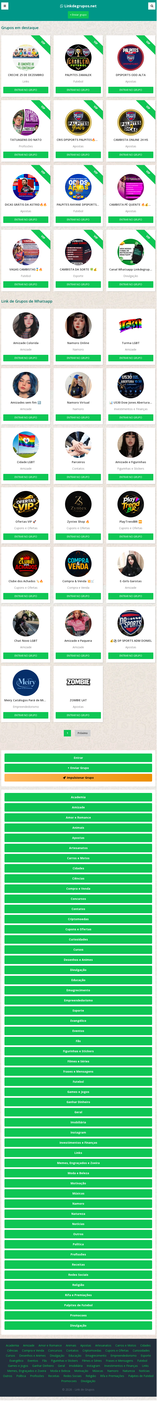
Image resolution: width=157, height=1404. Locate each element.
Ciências (78, 878)
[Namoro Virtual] (78, 385)
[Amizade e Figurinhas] (130, 444)
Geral (78, 1112)
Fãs (78, 1041)
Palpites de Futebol (78, 1305)
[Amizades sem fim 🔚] (25, 385)
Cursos (78, 949)
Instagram (78, 1132)
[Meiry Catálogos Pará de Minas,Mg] (25, 683)
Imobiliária (78, 1122)
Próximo (83, 733)
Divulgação (78, 970)
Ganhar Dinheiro (78, 1102)
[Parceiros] (78, 444)
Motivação (78, 1183)
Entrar (78, 758)
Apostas (78, 838)
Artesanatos (78, 848)
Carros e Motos (78, 858)
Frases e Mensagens (78, 1071)
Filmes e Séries (78, 1061)
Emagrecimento (78, 990)
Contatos (78, 909)
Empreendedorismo (78, 1000)
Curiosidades (78, 939)
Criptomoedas (78, 919)
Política (78, 1244)
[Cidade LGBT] (25, 444)
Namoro (78, 1203)
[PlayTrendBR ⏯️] (130, 504)
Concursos (78, 899)
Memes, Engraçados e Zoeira (78, 1163)
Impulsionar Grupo (80, 778)
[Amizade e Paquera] (78, 623)
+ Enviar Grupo (78, 768)
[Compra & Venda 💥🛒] (78, 564)
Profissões (78, 1254)
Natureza (78, 1214)
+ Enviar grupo (78, 14)
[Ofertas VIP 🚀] (25, 504)
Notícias (78, 1224)
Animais (78, 828)
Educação (78, 980)
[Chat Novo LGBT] (25, 623)
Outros (78, 1234)
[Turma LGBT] (130, 325)
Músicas (78, 1193)
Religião (78, 1285)
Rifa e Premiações (78, 1295)
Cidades (78, 868)
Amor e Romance (78, 817)
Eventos (78, 1031)
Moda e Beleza (78, 1173)
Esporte (78, 1010)
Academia (78, 797)
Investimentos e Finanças (78, 1142)
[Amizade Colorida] (25, 325)
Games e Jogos (78, 1092)
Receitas (78, 1264)
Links (78, 1153)
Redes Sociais (78, 1275)
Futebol (78, 1082)
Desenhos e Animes (78, 960)
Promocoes (78, 1315)
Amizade (78, 807)
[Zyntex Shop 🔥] (78, 504)
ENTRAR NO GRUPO (25, 90)
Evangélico (78, 1021)
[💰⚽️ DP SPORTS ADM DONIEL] (130, 623)
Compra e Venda (78, 888)
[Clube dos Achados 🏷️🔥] (25, 564)
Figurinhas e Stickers (78, 1051)
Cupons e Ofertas (78, 929)
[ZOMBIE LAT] (78, 683)
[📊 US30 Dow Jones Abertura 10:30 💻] (130, 385)
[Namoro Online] (78, 325)
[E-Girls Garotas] (130, 564)
